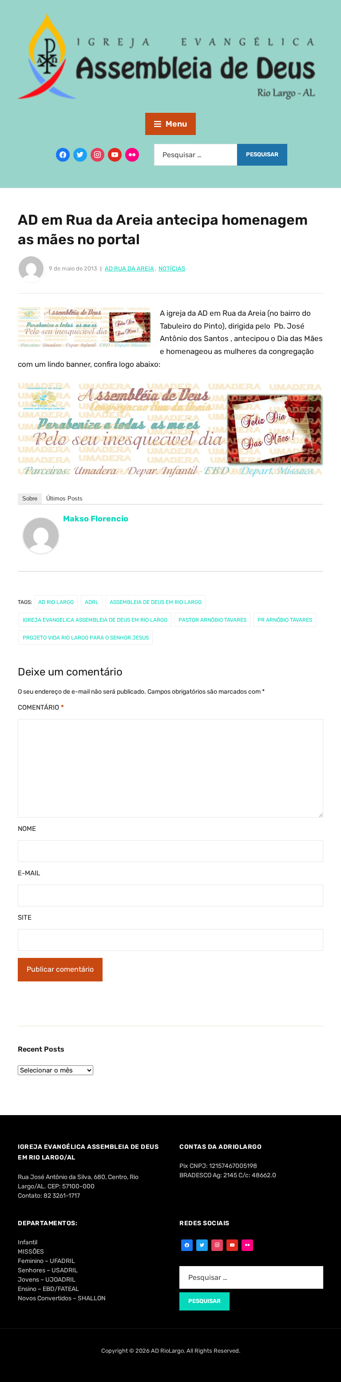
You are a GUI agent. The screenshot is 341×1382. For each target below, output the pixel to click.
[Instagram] (97, 155)
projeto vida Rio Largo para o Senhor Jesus (86, 638)
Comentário (41, 707)
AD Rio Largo (56, 602)
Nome (27, 829)
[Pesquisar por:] (195, 155)
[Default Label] (115, 155)
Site (25, 917)
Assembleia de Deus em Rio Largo (156, 602)
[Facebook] (63, 155)
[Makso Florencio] (41, 539)
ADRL (92, 602)
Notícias (172, 268)
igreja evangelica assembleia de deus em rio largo (95, 620)
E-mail (29, 873)
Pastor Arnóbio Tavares (212, 620)
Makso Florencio (95, 519)
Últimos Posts (64, 498)
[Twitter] (80, 155)
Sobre (29, 498)
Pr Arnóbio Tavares (285, 620)
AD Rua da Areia (129, 268)
